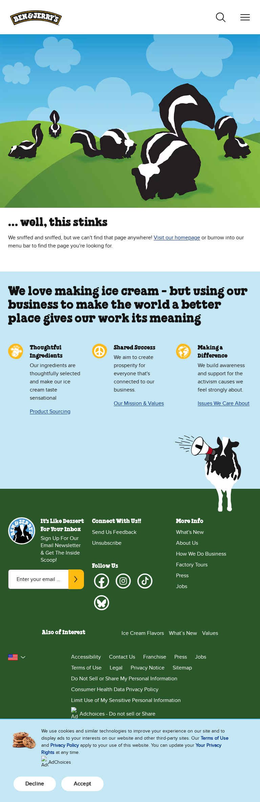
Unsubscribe (107, 543)
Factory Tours (192, 564)
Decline (34, 783)
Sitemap (182, 667)
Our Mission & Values (139, 403)
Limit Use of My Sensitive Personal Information (126, 700)
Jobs (181, 586)
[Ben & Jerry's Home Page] (35, 17)
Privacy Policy (64, 745)
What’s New (183, 633)
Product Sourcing (50, 411)
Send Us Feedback (114, 532)
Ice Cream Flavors (143, 633)
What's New (190, 532)
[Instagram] (123, 581)
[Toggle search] (220, 17)
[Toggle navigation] (245, 17)
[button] (17, 657)
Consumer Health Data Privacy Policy (114, 689)
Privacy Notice (148, 667)
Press (182, 575)
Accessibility (86, 657)
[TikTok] (144, 581)
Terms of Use (86, 667)
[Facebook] (101, 581)
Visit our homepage (177, 237)
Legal (116, 667)
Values (210, 633)
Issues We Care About (224, 403)
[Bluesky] (101, 602)
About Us (187, 543)
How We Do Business (201, 553)
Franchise (154, 657)
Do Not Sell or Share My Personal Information (124, 678)
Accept (82, 783)
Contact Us (122, 657)
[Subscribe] (76, 579)
